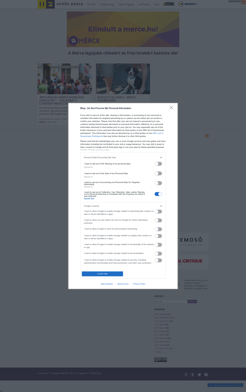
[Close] (172, 108)
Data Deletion (107, 284)
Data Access (123, 284)
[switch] (158, 164)
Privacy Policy (139, 284)
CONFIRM (102, 274)
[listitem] (123, 157)
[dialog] (123, 196)
